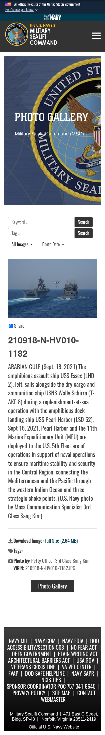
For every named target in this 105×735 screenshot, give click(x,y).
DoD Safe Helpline (45, 673)
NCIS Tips (51, 680)
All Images (20, 244)
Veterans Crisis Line (33, 667)
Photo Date (51, 244)
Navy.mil (18, 641)
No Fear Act (84, 647)
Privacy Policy (29, 693)
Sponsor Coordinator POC (36, 686)
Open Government (31, 654)
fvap (13, 673)
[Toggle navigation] (96, 35)
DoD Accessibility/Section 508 (53, 644)
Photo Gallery (52, 586)
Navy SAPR (82, 673)
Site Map (61, 693)
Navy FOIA (72, 641)
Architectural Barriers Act (39, 660)
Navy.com (44, 641)
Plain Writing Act (77, 654)
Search (83, 222)
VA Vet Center (77, 667)
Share (19, 326)
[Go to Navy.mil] (52, 17)
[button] (22, 9)
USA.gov (85, 660)
